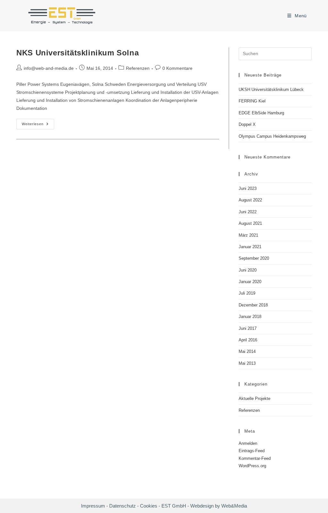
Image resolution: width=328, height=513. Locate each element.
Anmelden (248, 443)
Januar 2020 (250, 281)
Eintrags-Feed (252, 450)
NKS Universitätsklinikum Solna (77, 52)
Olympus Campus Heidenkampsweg (272, 136)
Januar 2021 (250, 246)
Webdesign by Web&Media (218, 506)
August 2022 (250, 200)
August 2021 (250, 223)
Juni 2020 (248, 270)
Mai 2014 (247, 351)
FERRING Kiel (252, 101)
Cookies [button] (148, 506)
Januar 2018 (250, 316)
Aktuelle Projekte (254, 398)
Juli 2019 (247, 293)
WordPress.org (252, 465)
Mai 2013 (247, 363)
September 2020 (254, 258)
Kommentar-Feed (255, 458)
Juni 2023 (248, 188)
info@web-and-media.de (49, 68)
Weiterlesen (38, 125)
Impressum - (94, 506)
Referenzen (138, 68)
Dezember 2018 (253, 305)
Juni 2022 (248, 211)
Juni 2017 (248, 328)
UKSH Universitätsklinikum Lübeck (271, 89)
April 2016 (248, 340)
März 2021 (248, 235)
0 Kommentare (177, 68)
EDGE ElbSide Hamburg (261, 112)
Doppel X (247, 124)
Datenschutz (123, 506)
